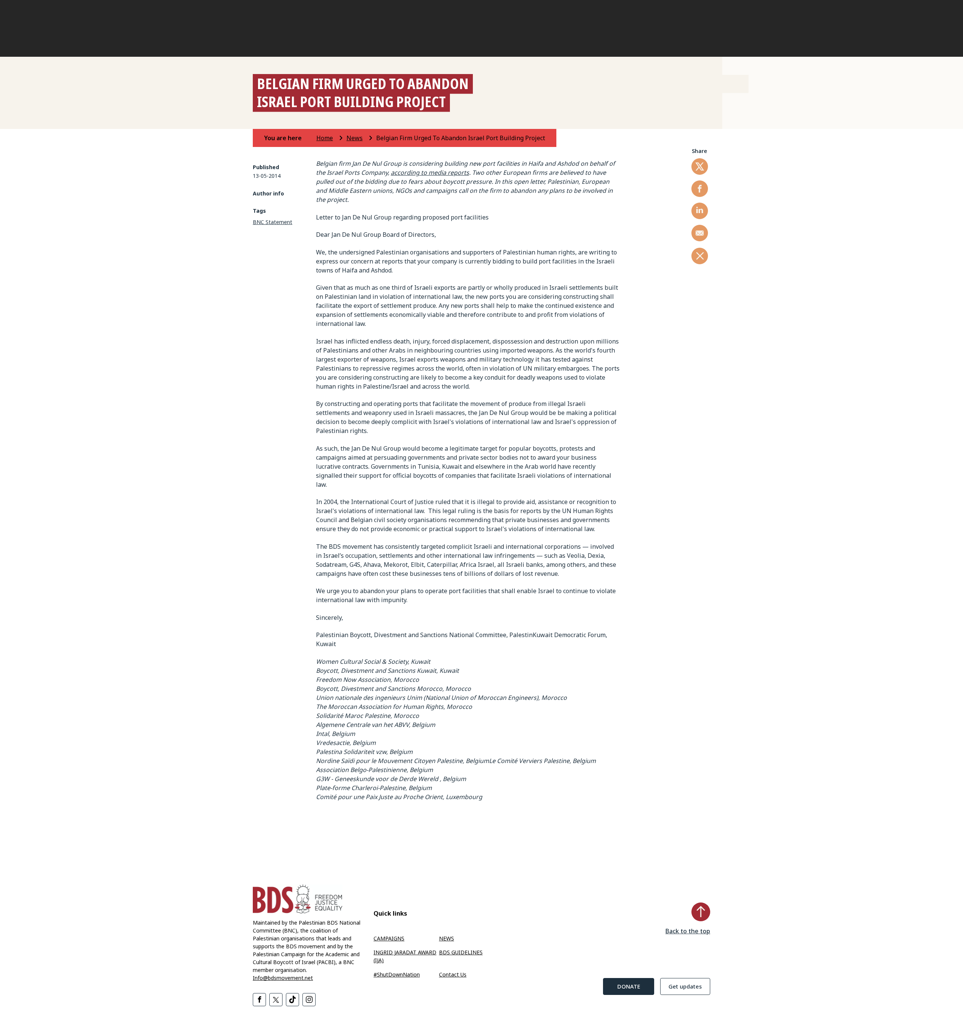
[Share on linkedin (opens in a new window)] (699, 211)
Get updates (685, 986)
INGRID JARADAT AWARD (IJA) (405, 956)
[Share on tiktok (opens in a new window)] (292, 999)
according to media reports (430, 172)
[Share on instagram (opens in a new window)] (309, 999)
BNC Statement (272, 222)
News (354, 138)
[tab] (289, 137)
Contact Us (452, 974)
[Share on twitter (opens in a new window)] (699, 166)
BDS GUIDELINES (461, 952)
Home (324, 138)
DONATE (628, 986)
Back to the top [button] (687, 931)
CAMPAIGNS (389, 938)
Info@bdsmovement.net (283, 977)
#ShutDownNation (397, 974)
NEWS (446, 938)
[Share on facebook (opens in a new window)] (699, 188)
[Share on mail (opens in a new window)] (699, 233)
